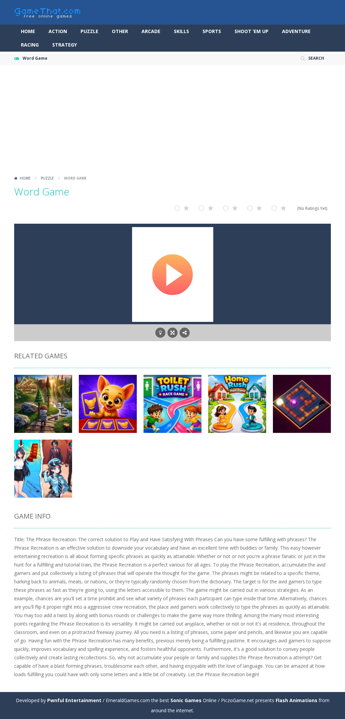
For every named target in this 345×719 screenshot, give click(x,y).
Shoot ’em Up (251, 31)
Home (28, 31)
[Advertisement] (172, 122)
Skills (181, 31)
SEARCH (316, 58)
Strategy (64, 45)
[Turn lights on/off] (160, 333)
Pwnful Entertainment (74, 700)
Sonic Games (185, 700)
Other (120, 31)
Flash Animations (296, 700)
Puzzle (89, 31)
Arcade (151, 31)
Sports (211, 31)
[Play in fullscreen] (172, 333)
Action (58, 31)
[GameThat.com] (48, 11)
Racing (30, 45)
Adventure (296, 31)
